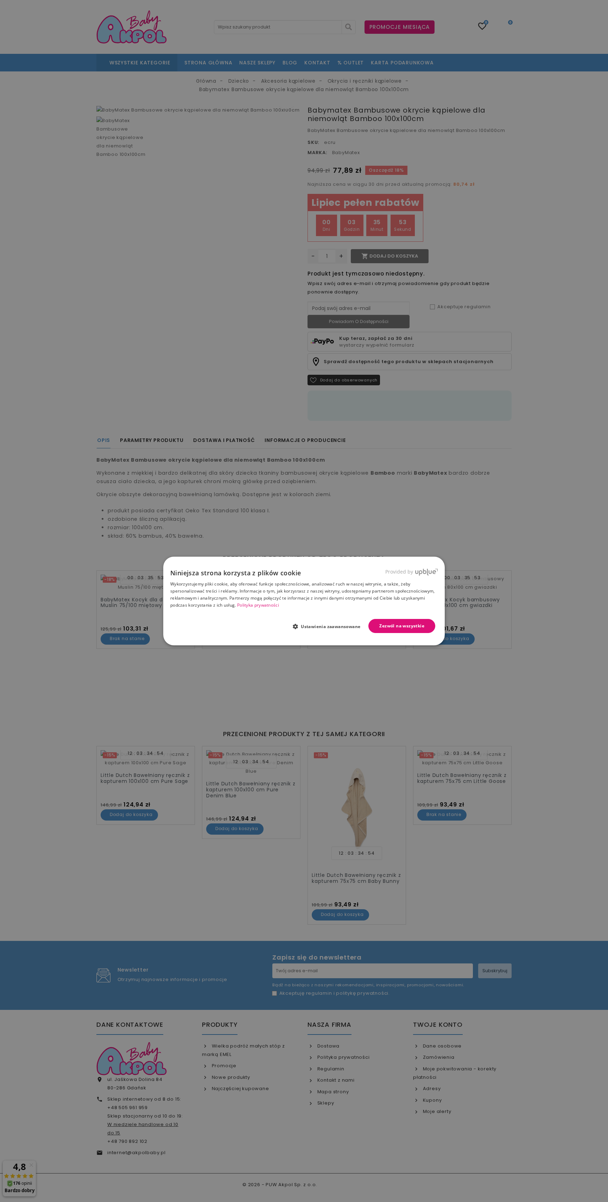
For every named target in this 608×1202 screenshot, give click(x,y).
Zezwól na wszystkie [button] (401, 626)
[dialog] (304, 601)
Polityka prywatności (258, 605)
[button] (329, 626)
